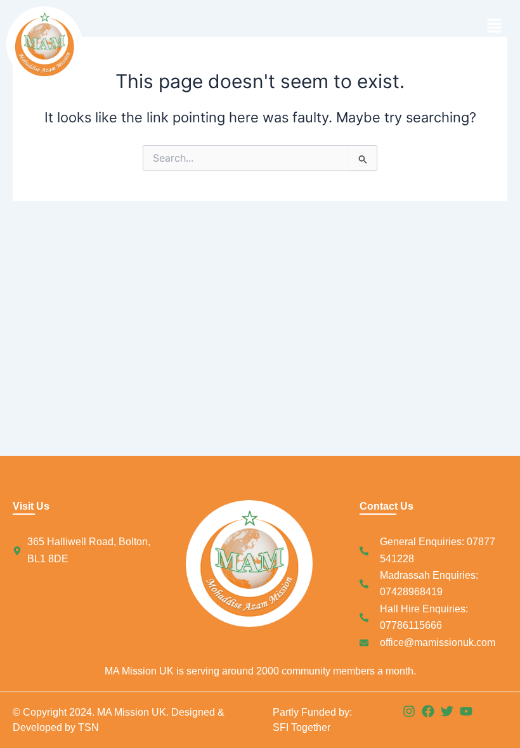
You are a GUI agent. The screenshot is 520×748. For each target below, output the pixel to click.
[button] (386, 26)
